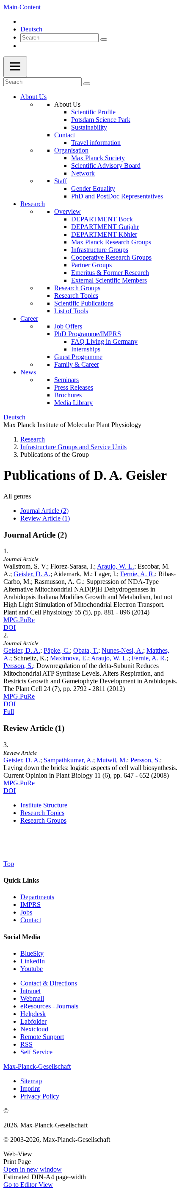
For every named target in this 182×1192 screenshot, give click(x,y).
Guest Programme (78, 356)
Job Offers (68, 326)
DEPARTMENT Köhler (104, 234)
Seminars (66, 379)
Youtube (31, 968)
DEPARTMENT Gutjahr (105, 226)
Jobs (26, 912)
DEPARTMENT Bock (102, 219)
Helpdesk (33, 1013)
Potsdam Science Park (100, 119)
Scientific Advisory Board (106, 165)
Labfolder (33, 1021)
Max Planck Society (98, 157)
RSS (26, 1044)
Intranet (30, 990)
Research (32, 203)
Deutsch (31, 29)
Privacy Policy (39, 1096)
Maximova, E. (69, 658)
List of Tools (71, 310)
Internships (85, 349)
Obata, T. (85, 650)
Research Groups (77, 288)
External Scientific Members (109, 280)
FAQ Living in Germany (104, 341)
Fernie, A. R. (137, 574)
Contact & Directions (48, 983)
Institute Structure (43, 805)
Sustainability (89, 127)
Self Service (36, 1052)
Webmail (32, 998)
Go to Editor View (28, 1184)
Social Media (21, 936)
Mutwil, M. (112, 760)
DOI (9, 627)
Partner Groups (91, 265)
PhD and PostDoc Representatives (117, 196)
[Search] (103, 39)
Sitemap (31, 1080)
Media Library (73, 402)
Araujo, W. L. (115, 566)
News (28, 372)
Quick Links (21, 880)
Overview (67, 211)
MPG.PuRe (19, 619)
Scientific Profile (93, 112)
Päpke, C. (57, 650)
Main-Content (22, 7)
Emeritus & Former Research (110, 272)
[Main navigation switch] (15, 67)
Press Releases (73, 387)
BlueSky (32, 953)
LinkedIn (32, 961)
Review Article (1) (45, 518)
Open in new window (32, 1169)
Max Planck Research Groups (111, 242)
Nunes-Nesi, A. (122, 650)
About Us (33, 96)
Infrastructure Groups (99, 249)
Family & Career (76, 364)
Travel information (96, 142)
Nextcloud (34, 1029)
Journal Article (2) (44, 510)
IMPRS (30, 904)
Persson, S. (18, 665)
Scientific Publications (83, 303)
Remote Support (42, 1036)
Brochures (68, 395)
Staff (60, 180)
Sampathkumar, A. (68, 760)
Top (8, 863)
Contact (64, 135)
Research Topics (76, 295)
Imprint (30, 1088)
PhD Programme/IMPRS (87, 333)
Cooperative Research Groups (111, 257)
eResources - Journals (49, 1006)
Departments (37, 896)
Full (8, 711)
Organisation (71, 150)
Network (83, 173)
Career (29, 318)
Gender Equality (93, 188)
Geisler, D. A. (32, 574)
